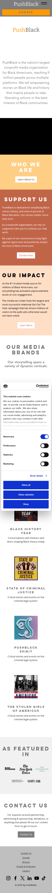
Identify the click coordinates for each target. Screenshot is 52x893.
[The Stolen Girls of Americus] (26, 698)
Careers (26, 870)
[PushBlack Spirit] (26, 639)
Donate (26, 857)
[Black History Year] (26, 521)
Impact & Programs (26, 866)
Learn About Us (26, 179)
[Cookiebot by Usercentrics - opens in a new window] (37, 386)
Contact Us (26, 834)
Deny (26, 504)
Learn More (26, 325)
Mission (26, 862)
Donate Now (26, 255)
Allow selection (26, 494)
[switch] (44, 445)
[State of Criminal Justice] (26, 580)
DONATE (26, 12)
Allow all (26, 485)
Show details (36, 476)
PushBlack (26, 4)
